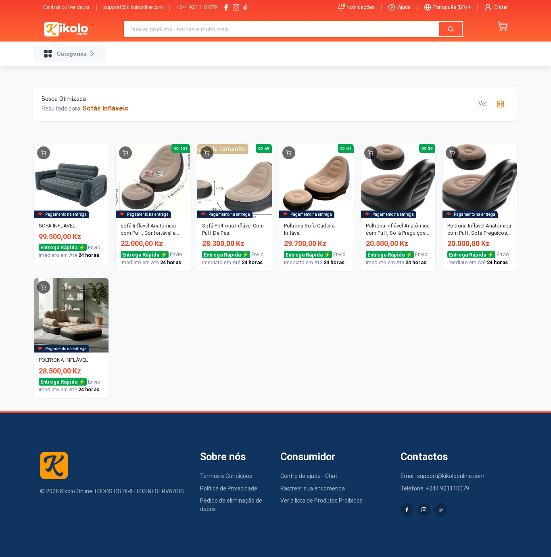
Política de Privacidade (228, 488)
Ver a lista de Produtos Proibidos (321, 500)
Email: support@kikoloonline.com (442, 476)
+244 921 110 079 (196, 7)
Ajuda (404, 7)
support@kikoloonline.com (133, 7)
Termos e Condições (226, 476)
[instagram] (236, 7)
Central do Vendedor (66, 7)
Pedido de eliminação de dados (231, 504)
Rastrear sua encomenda (312, 488)
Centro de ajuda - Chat (308, 476)
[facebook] (226, 7)
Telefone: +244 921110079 (435, 488)
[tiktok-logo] (245, 7)
